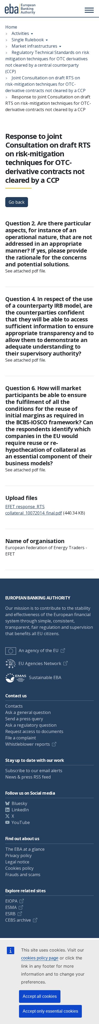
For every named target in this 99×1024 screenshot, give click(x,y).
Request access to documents (34, 731)
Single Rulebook (28, 40)
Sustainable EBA (45, 677)
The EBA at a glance (25, 849)
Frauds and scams (22, 874)
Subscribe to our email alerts (33, 770)
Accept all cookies (40, 996)
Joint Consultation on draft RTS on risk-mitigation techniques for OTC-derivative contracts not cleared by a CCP (45, 84)
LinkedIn (20, 810)
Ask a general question (28, 712)
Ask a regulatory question (30, 725)
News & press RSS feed (28, 777)
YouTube (21, 822)
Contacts (14, 706)
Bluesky (19, 803)
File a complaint (20, 738)
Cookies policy (19, 868)
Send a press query (24, 719)
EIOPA (11, 901)
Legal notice (17, 862)
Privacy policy (18, 855)
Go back (17, 202)
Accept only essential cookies (50, 1011)
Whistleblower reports (27, 744)
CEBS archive (18, 920)
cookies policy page (39, 958)
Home (11, 27)
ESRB (10, 914)
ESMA (11, 907)
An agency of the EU (39, 650)
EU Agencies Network (39, 663)
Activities (20, 33)
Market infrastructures (34, 46)
